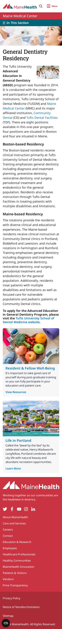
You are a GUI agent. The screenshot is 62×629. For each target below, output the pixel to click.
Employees (10, 548)
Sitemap (8, 616)
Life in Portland (18, 440)
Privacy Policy (11, 598)
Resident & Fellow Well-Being (30, 368)
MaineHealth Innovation (18, 567)
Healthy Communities (17, 560)
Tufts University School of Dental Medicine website (28, 320)
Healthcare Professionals (19, 554)
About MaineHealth (15, 517)
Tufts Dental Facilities (42, 117)
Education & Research (17, 542)
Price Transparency (15, 585)
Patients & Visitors (15, 573)
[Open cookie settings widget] (6, 623)
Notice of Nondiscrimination (21, 607)
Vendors (8, 579)
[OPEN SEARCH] (40, 6)
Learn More (13, 468)
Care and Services (14, 523)
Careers (8, 529)
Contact (8, 536)
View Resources (16, 392)
